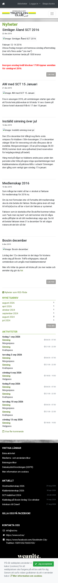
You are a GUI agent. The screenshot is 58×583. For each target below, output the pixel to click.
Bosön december (14, 240)
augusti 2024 (8, 317)
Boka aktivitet (8, 453)
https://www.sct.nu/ (15, 535)
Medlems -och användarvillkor (16, 458)
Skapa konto (48, 3)
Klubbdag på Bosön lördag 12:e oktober (20, 500)
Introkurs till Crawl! (11, 504)
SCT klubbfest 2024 (11, 495)
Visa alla (50, 326)
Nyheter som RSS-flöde (15, 292)
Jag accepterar (44, 564)
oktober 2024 (8, 310)
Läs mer (51, 74)
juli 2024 (6, 320)
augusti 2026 (8, 303)
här (21, 270)
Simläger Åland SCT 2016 (20, 30)
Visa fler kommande (14, 431)
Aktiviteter (22, 3)
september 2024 (10, 313)
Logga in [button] (34, 3)
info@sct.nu (11, 530)
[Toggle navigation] (52, 13)
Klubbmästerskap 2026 (13, 490)
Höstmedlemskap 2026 (13, 486)
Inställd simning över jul (19, 121)
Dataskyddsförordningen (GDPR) (17, 467)
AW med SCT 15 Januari (19, 84)
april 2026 (7, 306)
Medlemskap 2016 (15, 183)
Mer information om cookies (15, 471)
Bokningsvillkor (9, 462)
